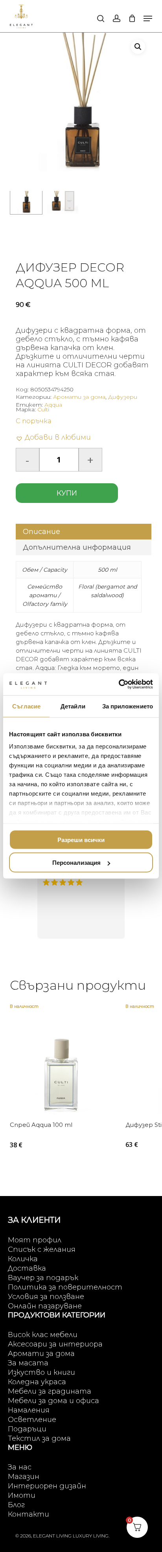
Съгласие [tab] (26, 706)
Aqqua (53, 404)
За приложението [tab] (127, 706)
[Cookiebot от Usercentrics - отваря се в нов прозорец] (118, 684)
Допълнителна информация (77, 547)
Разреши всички (81, 839)
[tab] (84, 531)
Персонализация (76, 862)
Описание (41, 531)
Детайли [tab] (73, 706)
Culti (43, 409)
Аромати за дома (79, 396)
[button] (148, 18)
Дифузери (122, 396)
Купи (67, 493)
